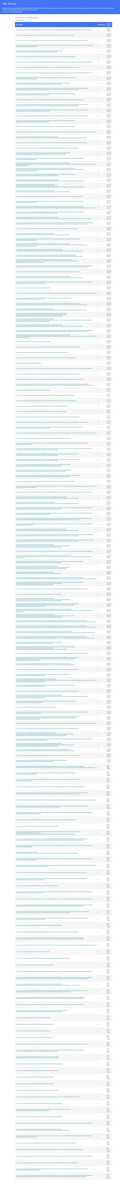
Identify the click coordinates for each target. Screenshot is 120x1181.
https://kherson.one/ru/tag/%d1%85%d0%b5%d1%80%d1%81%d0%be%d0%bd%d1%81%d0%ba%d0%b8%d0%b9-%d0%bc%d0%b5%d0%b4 (49, 99)
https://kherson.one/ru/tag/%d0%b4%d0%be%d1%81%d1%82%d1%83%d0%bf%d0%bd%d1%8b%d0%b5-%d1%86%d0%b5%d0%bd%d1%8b (49, 1004)
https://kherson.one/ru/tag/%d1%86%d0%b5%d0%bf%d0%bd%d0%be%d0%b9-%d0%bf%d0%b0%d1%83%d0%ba (43, 438)
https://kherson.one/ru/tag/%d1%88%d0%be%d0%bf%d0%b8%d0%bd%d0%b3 (35, 1024)
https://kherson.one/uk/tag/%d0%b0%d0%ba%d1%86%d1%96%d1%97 (33, 951)
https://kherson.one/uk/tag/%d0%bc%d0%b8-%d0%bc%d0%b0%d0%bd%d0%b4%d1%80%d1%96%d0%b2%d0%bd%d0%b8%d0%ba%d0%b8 (50, 786)
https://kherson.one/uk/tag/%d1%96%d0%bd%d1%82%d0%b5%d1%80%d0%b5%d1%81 (37, 826)
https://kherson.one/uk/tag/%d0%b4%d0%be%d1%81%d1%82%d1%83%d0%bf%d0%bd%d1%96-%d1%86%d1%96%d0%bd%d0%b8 (47, 932)
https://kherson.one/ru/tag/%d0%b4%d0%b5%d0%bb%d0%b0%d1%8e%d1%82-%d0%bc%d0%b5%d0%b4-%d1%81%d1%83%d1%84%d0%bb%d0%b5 (52, 115)
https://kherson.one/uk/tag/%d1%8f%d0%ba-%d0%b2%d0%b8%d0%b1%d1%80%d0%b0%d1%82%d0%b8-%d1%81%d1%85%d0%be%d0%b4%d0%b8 (52, 1044)
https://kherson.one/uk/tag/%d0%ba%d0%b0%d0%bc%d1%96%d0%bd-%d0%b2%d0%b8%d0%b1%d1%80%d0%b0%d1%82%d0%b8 (48, 347)
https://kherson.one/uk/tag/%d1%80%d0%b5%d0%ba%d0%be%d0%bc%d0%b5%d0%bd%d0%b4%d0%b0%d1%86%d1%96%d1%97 (47, 669)
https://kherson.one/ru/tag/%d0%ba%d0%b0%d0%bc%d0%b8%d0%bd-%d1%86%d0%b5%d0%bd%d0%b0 (41, 406)
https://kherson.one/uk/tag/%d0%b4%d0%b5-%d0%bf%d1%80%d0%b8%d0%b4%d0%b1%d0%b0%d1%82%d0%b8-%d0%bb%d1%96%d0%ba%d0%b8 (52, 653)
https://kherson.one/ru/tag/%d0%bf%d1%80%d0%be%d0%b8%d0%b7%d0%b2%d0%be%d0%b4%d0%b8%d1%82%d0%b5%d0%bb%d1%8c (49, 1149)
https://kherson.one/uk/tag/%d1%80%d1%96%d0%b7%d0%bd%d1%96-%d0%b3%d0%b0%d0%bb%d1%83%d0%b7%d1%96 (45, 819)
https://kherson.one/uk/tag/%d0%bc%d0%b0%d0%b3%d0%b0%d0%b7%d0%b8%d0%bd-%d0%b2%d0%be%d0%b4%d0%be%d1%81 (48, 271)
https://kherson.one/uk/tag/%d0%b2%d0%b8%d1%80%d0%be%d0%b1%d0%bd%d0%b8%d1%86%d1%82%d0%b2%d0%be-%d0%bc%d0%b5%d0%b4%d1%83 (54, 62)
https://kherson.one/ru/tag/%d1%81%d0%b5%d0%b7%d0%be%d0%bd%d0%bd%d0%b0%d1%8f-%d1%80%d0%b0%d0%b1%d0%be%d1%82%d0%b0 (51, 142)
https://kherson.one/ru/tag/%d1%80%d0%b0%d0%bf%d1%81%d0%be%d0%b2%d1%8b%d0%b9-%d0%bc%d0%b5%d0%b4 (45, 126)
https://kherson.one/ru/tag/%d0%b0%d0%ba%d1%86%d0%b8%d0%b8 (33, 1017)
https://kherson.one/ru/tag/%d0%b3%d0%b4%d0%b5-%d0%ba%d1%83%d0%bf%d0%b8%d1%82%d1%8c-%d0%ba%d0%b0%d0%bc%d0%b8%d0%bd (52, 422)
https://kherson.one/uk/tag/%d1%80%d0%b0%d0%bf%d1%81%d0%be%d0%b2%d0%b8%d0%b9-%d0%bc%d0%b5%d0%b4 (45, 56)
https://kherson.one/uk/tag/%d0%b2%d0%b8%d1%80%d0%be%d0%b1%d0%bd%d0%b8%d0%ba (39, 1064)
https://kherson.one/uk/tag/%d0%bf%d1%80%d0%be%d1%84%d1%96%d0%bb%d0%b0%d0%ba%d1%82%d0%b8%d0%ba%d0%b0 (47, 691)
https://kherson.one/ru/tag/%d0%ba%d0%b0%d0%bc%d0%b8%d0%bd (33, 390)
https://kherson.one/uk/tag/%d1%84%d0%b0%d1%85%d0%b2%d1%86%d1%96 (35, 1083)
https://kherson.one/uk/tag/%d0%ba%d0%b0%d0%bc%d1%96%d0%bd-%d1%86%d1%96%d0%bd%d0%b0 (41, 352)
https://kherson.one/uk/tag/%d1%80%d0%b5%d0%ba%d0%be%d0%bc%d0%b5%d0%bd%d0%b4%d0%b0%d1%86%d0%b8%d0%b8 (47, 755)
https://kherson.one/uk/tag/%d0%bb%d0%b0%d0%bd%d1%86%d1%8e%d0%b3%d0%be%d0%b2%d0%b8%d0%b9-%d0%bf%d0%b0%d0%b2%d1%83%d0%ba (54, 492)
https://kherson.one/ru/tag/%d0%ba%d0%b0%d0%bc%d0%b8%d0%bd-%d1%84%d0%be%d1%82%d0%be (41, 411)
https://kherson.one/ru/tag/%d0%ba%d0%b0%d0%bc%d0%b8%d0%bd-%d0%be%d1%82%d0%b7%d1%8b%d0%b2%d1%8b (45, 400)
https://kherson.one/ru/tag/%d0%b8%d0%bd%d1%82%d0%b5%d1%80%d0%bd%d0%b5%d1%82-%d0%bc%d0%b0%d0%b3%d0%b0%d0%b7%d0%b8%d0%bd (54, 971)
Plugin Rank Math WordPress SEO (33, 8)
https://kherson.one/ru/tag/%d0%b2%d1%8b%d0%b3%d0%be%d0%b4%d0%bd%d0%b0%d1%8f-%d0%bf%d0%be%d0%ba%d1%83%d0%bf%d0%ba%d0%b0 (54, 1156)
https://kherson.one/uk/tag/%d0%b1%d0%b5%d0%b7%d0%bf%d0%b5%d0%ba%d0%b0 (37, 1070)
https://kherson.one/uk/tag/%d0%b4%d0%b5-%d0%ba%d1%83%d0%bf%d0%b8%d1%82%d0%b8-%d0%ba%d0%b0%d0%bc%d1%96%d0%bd (50, 379)
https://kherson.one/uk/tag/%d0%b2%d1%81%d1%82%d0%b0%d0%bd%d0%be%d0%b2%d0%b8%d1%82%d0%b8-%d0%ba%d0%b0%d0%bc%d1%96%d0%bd (54, 368)
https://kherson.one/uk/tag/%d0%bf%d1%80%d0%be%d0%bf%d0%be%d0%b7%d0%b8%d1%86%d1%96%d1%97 (43, 958)
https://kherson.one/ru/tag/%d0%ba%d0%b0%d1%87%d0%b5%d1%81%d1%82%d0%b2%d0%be (39, 1116)
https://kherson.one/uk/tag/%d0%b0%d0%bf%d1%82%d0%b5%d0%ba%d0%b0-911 (36, 707)
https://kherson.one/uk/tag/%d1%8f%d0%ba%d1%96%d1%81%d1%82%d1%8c (34, 1037)
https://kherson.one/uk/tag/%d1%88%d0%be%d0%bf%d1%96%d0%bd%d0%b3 (35, 965)
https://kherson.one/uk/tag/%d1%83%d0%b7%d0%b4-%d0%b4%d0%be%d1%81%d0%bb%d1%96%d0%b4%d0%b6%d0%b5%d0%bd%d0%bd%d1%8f (52, 589)
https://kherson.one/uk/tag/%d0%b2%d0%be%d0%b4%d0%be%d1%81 (33, 288)
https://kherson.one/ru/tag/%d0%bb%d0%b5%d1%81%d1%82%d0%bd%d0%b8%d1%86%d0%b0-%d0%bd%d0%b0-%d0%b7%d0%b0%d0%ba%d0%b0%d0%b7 (54, 1123)
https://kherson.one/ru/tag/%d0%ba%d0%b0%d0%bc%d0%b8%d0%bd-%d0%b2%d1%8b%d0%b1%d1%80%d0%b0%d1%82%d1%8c (47, 417)
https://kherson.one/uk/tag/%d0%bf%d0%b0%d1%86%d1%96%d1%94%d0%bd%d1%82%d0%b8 (39, 594)
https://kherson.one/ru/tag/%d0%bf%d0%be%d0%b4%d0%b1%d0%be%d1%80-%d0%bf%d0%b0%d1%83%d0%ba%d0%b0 (45, 481)
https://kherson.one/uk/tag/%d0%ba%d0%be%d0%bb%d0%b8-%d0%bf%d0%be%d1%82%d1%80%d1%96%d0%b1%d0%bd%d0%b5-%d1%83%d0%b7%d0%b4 (54, 551)
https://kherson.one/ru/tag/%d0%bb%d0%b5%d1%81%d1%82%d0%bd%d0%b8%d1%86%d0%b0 (39, 1103)
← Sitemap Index (19, 20)
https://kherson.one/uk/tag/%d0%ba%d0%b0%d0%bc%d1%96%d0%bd (33, 341)
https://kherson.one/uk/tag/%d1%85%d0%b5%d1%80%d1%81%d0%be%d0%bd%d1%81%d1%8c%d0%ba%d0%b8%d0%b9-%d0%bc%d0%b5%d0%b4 (52, 40)
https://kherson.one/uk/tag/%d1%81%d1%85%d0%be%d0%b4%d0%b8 (33, 1031)
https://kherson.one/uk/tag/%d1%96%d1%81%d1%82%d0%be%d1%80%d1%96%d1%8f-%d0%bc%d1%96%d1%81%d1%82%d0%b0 (47, 228)
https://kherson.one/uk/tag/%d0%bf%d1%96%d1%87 (28, 363)
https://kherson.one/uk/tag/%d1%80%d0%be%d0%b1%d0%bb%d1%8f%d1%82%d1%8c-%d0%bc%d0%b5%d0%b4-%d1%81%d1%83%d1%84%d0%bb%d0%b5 (54, 72)
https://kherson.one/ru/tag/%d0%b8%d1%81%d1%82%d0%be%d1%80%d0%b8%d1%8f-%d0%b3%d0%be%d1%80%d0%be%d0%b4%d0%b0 (49, 196)
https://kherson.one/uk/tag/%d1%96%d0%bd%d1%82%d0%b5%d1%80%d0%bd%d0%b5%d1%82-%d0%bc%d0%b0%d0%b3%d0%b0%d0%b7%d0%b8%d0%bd (54, 899)
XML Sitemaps (17, 12)
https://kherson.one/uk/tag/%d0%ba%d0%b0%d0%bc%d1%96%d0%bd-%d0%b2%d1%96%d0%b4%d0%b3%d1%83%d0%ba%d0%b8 (48, 374)
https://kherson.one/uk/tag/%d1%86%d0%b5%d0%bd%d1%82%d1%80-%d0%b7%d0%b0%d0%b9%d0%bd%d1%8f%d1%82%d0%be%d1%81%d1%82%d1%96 (53, 29)
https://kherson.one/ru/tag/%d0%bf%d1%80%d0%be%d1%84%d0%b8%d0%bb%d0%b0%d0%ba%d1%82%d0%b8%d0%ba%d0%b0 (47, 728)
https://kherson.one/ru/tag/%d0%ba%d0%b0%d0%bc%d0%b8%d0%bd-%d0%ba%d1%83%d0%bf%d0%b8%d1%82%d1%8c (45, 395)
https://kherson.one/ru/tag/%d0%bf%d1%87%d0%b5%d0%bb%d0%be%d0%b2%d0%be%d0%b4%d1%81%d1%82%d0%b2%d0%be (47, 148)
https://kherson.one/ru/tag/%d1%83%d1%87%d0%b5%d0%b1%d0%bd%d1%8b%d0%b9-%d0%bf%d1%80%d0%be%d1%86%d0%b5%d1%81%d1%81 (51, 872)
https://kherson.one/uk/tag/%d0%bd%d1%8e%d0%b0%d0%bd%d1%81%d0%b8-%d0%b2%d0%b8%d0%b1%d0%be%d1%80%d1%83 (47, 1097)
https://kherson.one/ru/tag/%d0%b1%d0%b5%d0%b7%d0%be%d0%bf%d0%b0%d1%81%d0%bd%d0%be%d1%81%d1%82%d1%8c (47, 1162)
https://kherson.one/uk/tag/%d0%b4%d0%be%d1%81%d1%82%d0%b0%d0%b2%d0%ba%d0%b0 (39, 925)
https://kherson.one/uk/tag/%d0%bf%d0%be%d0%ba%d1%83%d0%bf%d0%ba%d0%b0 (37, 1090)
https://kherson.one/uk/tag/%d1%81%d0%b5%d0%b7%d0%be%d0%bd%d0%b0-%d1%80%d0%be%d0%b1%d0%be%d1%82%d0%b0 (47, 67)
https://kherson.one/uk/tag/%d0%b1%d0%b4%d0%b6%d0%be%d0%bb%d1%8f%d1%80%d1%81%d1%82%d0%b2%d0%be (45, 35)
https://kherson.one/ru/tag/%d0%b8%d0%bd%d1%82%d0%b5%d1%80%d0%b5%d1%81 (37, 885)
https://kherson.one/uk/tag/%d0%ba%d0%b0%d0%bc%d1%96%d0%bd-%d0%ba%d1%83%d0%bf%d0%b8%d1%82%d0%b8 (45, 357)
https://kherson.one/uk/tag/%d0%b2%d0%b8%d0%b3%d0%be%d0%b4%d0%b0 (35, 1077)
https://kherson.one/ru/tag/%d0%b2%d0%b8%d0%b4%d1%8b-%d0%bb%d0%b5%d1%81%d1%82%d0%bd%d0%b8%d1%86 (45, 1143)
